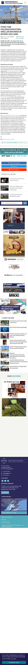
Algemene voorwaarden (7, 517)
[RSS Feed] (8, 481)
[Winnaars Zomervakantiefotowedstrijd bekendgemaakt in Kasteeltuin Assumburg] (4, 355)
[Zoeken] (25, 203)
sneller (12, 139)
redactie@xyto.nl (7, 473)
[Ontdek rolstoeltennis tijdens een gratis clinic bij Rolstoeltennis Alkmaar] (4, 336)
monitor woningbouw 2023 (13, 71)
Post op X (14, 166)
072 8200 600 (6, 471)
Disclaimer (4, 519)
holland (4, 139)
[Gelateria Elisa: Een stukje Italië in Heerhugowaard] (4, 369)
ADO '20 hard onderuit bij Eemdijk (18, 327)
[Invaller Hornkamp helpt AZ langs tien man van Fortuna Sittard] (4, 349)
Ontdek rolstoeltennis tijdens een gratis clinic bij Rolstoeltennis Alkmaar (18, 335)
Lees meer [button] (13, 658)
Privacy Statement (5, 522)
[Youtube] (5, 481)
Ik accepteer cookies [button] (14, 662)
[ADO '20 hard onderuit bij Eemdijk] (4, 329)
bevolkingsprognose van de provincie (11, 115)
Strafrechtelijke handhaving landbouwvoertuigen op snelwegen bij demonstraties (19, 361)
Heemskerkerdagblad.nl (11, 2)
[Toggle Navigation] (25, 3)
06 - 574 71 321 (20, 156)
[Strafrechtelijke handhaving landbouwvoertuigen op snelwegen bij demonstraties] (4, 362)
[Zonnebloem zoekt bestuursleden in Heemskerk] (4, 323)
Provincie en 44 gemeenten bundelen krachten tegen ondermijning (16, 188)
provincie (8, 139)
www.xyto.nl (6, 475)
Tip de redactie (15, 169)
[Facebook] (2, 481)
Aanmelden (5, 492)
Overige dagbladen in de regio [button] (9, 512)
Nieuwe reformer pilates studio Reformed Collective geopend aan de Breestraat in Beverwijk (18, 342)
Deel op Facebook (15, 163)
